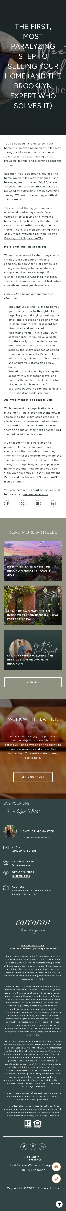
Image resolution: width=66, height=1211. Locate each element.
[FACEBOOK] (23, 1146)
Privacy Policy (48, 1188)
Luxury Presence (33, 1170)
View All (33, 682)
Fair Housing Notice (32, 945)
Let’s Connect (33, 777)
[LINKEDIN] (42, 1146)
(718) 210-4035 (21, 876)
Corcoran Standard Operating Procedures (33, 948)
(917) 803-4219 (21, 865)
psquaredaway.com (35, 494)
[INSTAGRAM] (33, 1146)
